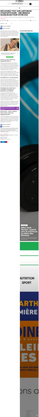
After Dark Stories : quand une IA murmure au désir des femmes (29, 232)
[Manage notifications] (37, 415)
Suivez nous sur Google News (6, 26)
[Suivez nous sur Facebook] (1, 29)
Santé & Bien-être (3, 18)
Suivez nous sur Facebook (6, 28)
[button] (30, 4)
